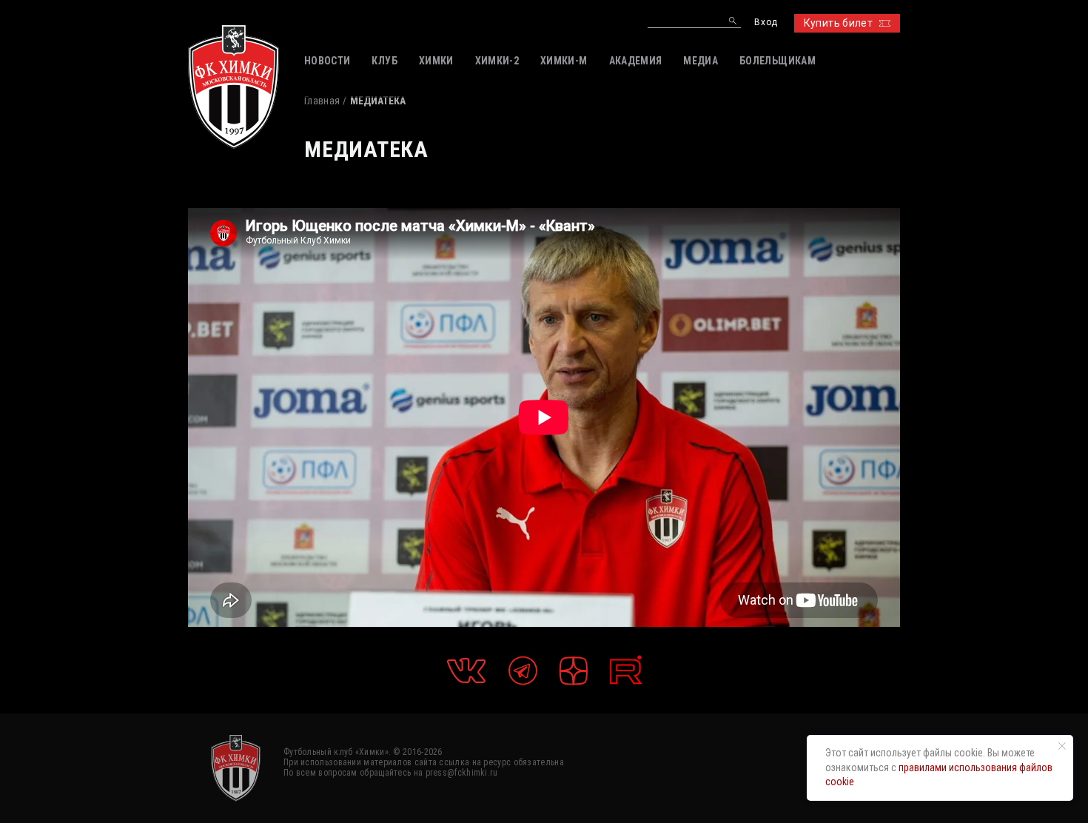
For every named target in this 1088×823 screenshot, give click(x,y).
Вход (765, 22)
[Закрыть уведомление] (1062, 746)
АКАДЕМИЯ (635, 61)
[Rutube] (626, 670)
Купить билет (838, 23)
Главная (322, 101)
